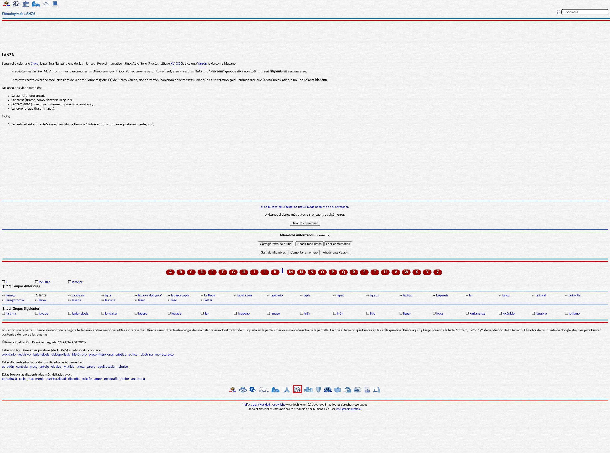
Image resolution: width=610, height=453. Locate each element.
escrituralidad (56, 379)
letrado (176, 314)
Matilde (68, 367)
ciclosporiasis (60, 354)
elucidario (9, 354)
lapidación (244, 295)
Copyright (278, 404)
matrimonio (36, 379)
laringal (540, 295)
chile (22, 379)
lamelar (77, 282)
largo (505, 295)
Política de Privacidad (257, 404)
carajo (91, 367)
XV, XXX (176, 64)
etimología (9, 379)
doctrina (147, 354)
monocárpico (164, 354)
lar (471, 295)
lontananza (477, 314)
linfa (307, 314)
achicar (134, 354)
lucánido (509, 314)
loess (439, 314)
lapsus (374, 295)
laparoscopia (180, 295)
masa (33, 367)
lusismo (574, 314)
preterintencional (101, 354)
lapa (108, 295)
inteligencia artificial (348, 409)
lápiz (307, 295)
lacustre (44, 282)
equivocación (107, 367)
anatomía (138, 379)
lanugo (10, 295)
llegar (407, 314)
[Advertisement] (305, 36)
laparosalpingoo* (150, 295)
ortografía (111, 379)
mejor (125, 379)
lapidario (276, 295)
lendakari (111, 314)
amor (98, 379)
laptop (407, 295)
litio (372, 314)
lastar (208, 300)
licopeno (244, 314)
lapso (340, 295)
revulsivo (24, 354)
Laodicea (78, 295)
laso (174, 300)
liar (206, 314)
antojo (44, 367)
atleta (80, 367)
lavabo (43, 314)
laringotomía (15, 300)
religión (87, 379)
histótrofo (79, 354)
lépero (142, 314)
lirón (340, 314)
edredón (8, 367)
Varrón (202, 64)
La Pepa (209, 295)
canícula (22, 367)
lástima (11, 314)
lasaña (76, 300)
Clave (34, 64)
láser (141, 300)
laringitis (574, 295)
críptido (121, 354)
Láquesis (442, 295)
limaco (275, 314)
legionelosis (80, 314)
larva (42, 300)
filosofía (74, 379)
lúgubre (541, 314)
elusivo (56, 367)
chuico (123, 367)
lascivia (110, 300)
